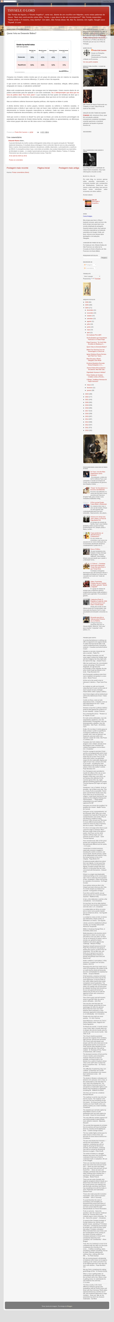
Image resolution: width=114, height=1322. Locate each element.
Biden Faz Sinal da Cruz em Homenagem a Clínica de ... (96, 350)
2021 (87, 399)
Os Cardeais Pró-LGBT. (94, 335)
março (89, 385)
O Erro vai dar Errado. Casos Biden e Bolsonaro (98, 503)
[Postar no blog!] (43, 132)
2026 (87, 302)
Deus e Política (95, 549)
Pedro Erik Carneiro (99, 50)
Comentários (89, 268)
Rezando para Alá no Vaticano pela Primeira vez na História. (97, 619)
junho (89, 327)
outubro (89, 315)
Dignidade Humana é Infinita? (96, 372)
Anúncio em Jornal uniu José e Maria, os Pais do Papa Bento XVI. (98, 518)
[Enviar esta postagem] (37, 132)
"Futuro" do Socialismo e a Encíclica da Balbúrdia (98, 488)
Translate (97, 278)
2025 (87, 305)
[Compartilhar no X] (45, 132)
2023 (87, 394)
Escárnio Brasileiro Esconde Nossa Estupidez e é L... (96, 364)
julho (88, 324)
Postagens (88, 265)
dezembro (90, 310)
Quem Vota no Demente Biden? (97, 347)
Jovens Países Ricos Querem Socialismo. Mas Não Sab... (96, 368)
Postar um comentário (16, 160)
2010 (87, 430)
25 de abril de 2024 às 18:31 (18, 156)
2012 (87, 425)
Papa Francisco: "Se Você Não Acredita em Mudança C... (96, 343)
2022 (87, 397)
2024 (87, 308)
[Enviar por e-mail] (41, 132)
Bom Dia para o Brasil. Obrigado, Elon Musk (94, 359)
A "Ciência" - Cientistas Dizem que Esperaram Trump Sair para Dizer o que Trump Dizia (98, 566)
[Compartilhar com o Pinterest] (48, 132)
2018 (87, 408)
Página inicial (43, 168)
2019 (87, 405)
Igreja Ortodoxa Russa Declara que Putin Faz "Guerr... (96, 355)
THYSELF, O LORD (21, 10)
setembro (90, 318)
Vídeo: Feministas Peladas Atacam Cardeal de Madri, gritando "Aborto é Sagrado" (98, 584)
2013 (87, 422)
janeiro (89, 390)
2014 (87, 419)
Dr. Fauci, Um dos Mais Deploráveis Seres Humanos (97, 473)
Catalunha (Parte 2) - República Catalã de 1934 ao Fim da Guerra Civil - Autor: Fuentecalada (98, 602)
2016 (87, 413)
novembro (90, 313)
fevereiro (90, 387)
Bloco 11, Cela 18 (91, 200)
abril (88, 332)
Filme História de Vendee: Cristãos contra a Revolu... (96, 376)
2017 (87, 411)
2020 (87, 402)
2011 (87, 427)
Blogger (69, 1306)
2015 (87, 416)
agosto (89, 321)
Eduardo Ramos (14, 140)
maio (88, 329)
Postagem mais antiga (69, 168)
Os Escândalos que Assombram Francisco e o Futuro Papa (97, 338)
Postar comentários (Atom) (20, 172)
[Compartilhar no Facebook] (46, 132)
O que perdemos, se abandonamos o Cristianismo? (96, 534)
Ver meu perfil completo (90, 62)
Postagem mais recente (17, 168)
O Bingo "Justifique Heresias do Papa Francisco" (97, 380)
